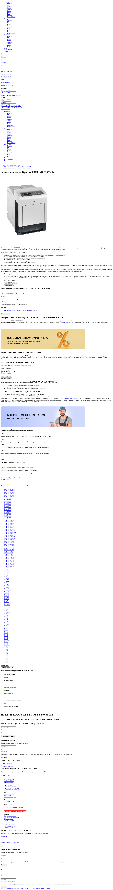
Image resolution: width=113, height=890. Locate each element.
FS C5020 (6, 599)
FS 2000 (6, 625)
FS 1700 (6, 633)
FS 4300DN (7, 603)
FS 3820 (6, 616)
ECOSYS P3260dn (9, 542)
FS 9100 (6, 575)
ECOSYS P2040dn (9, 564)
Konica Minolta (11, 17)
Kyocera (9, 3)
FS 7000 (6, 582)
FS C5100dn (7, 510)
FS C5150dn (7, 508)
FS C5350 (6, 587)
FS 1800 (6, 630)
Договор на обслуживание (11, 817)
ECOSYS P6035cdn (9, 530)
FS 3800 (6, 618)
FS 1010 (6, 653)
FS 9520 (6, 569)
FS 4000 (6, 610)
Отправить (4, 864)
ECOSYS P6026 (8, 533)
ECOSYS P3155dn (9, 545)
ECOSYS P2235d (9, 560)
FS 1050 (6, 648)
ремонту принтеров (71, 398)
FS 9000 (6, 576)
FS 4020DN (7, 609)
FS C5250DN (7, 590)
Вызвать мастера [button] (5, 775)
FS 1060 (6, 646)
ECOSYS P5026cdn (9, 536)
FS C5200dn (7, 507)
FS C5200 (6, 591)
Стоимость (63, 322)
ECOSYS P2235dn (9, 561)
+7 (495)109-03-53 (6, 763)
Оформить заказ (9, 285)
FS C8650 (6, 578)
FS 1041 (6, 649)
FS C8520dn (7, 501)
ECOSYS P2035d (9, 566)
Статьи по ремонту (9, 826)
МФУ (5, 18)
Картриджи (7, 34)
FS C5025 (6, 597)
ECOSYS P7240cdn (9, 522)
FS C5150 (6, 593)
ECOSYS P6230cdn (9, 527)
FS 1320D (6, 637)
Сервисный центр (9, 824)
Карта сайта (4, 836)
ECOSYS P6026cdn (9, 490)
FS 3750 (6, 619)
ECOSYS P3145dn (9, 550)
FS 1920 (6, 627)
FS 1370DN (7, 634)
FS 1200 (6, 639)
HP (8, 5)
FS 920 (6, 656)
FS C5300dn (7, 505)
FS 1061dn (7, 645)
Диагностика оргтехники (11, 786)
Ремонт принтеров (9, 794)
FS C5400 (6, 585)
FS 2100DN (7, 622)
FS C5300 (6, 588)
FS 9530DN (7, 567)
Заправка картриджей (10, 797)
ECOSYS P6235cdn (9, 526)
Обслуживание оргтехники (11, 788)
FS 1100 (6, 643)
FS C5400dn (7, 502)
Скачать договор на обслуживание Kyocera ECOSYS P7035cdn (19, 310)
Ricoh (8, 14)
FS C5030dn (7, 511)
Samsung (9, 9)
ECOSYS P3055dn (9, 495)
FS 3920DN (7, 612)
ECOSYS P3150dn (9, 548)
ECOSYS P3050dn (9, 496)
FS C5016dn (7, 516)
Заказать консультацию (7, 667)
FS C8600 (6, 579)
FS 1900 (6, 628)
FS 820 (6, 658)
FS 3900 (6, 613)
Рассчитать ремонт (6, 378)
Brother (9, 8)
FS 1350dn (7, 519)
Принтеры (7, 2)
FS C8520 (6, 581)
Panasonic (10, 15)
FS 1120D (6, 640)
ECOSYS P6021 (8, 535)
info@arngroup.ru (5, 82)
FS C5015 (6, 602)
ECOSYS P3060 (8, 551)
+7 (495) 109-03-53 (6, 77)
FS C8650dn (7, 498)
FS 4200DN (7, 605)
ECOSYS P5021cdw (9, 538)
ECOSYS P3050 (8, 554)
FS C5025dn (7, 513)
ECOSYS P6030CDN (10, 532)
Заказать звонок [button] (5, 109)
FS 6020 (6, 584)
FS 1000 (6, 655)
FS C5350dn (7, 504)
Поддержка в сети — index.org (10, 842)
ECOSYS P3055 (8, 553)
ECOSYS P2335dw (9, 559)
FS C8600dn (7, 499)
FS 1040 (6, 650)
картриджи (16, 356)
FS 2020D (6, 624)
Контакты (7, 51)
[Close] (2, 846)
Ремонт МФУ (7, 795)
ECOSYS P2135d (9, 563)
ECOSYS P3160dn (9, 544)
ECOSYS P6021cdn (9, 492)
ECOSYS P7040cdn (9, 523)
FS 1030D (6, 652)
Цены (5, 48)
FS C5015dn (7, 517)
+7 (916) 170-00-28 (6, 74)
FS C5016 (6, 600)
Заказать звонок (5, 313)
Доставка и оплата (9, 820)
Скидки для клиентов (10, 816)
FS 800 (6, 659)
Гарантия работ (8, 819)
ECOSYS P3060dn (9, 493)
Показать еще (4, 665)
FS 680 (6, 662)
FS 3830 (6, 615)
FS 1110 (6, 642)
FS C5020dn (7, 514)
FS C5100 (6, 594)
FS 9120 (6, 573)
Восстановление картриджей (12, 789)
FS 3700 (6, 621)
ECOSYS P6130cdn (9, 529)
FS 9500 (6, 570)
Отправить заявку (8, 736)
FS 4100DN (7, 607)
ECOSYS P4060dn (9, 539)
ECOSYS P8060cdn (9, 520)
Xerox (9, 11)
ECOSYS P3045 (8, 556)
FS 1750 (6, 631)
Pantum (9, 12)
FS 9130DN (7, 572)
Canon (9, 6)
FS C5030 (6, 596)
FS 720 (6, 661)
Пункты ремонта (8, 827)
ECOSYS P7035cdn (9, 489)
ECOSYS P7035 (8, 524)
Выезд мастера (8, 49)
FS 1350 (6, 636)
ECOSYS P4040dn (9, 541)
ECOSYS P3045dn (9, 557)
